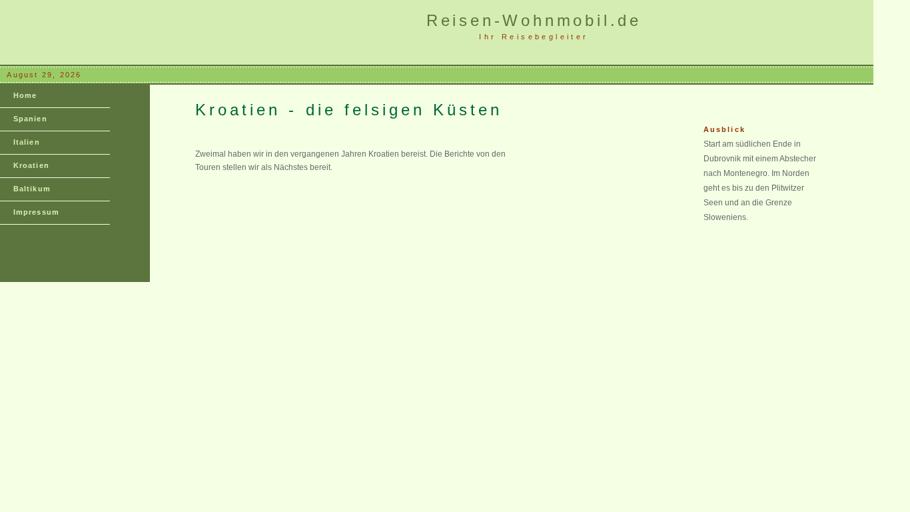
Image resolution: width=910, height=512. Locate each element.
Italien (26, 142)
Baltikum (32, 189)
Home (25, 95)
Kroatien (31, 165)
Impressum (36, 212)
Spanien (30, 119)
